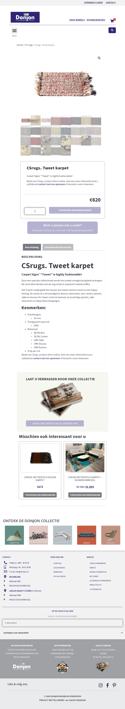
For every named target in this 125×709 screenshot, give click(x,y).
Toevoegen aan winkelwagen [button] (40, 495)
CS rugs (29, 44)
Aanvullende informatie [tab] (58, 247)
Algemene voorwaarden (100, 580)
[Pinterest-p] (114, 685)
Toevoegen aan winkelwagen (75, 210)
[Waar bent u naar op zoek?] (112, 30)
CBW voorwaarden (98, 563)
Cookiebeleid (95, 589)
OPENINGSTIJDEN (93, 2)
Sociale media (60, 576)
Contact (111, 2)
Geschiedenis (59, 568)
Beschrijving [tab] (32, 247)
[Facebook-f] (107, 685)
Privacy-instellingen (51, 700)
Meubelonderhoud (98, 572)
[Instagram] (101, 685)
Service (93, 568)
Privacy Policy (96, 585)
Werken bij (58, 572)
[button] (14, 30)
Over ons (57, 563)
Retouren (94, 576)
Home (20, 44)
